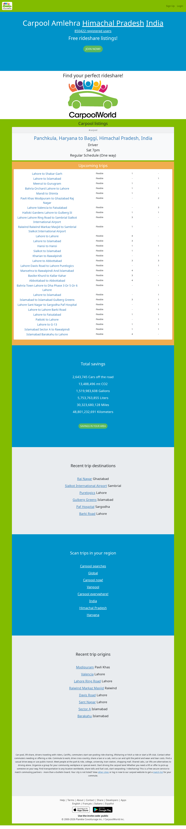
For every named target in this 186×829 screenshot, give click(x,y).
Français (87, 803)
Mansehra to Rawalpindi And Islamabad (47, 271)
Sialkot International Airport (86, 485)
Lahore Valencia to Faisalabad (47, 208)
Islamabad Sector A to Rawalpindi (47, 329)
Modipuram (85, 667)
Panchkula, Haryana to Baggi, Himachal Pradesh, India (93, 138)
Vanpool (93, 587)
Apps (123, 800)
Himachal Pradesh (113, 23)
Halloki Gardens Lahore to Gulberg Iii (47, 213)
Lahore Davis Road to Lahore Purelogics (47, 266)
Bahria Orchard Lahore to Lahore (47, 188)
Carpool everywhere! (93, 594)
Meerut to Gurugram (47, 183)
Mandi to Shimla (47, 193)
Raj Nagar (84, 478)
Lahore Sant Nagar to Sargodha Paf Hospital (47, 305)
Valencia (87, 674)
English (76, 803)
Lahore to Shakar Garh (47, 174)
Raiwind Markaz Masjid (86, 688)
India (154, 23)
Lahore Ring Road (87, 681)
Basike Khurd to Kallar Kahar (47, 276)
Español (109, 803)
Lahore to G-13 (47, 324)
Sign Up (170, 6)
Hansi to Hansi (47, 246)
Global (93, 573)
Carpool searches (93, 566)
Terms (70, 800)
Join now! (93, 49)
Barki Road (87, 513)
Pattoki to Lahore (47, 319)
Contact (90, 800)
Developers (112, 800)
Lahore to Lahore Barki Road (47, 310)
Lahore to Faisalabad (47, 315)
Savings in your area (93, 426)
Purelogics (87, 492)
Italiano (98, 803)
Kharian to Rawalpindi (47, 256)
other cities (103, 772)
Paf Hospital (85, 506)
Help (62, 800)
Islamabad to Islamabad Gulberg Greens (47, 300)
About (80, 800)
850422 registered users (93, 31)
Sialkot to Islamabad (47, 251)
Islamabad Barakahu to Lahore (47, 334)
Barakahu (84, 716)
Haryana (93, 615)
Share (100, 800)
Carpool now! (93, 580)
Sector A (84, 709)
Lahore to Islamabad (47, 179)
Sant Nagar (87, 702)
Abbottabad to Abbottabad (47, 281)
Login (180, 6)
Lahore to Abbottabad (47, 261)
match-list (158, 772)
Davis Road (87, 695)
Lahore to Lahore (47, 236)
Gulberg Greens (85, 499)
